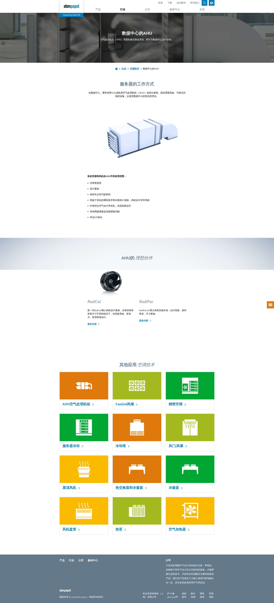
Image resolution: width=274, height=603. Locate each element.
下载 (169, 3)
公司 (80, 560)
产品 (62, 560)
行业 (71, 560)
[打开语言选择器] (211, 3)
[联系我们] (270, 304)
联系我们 (194, 3)
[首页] (116, 68)
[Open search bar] (204, 3)
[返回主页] (71, 8)
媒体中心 (93, 560)
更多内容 (92, 324)
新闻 (160, 3)
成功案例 (181, 3)
